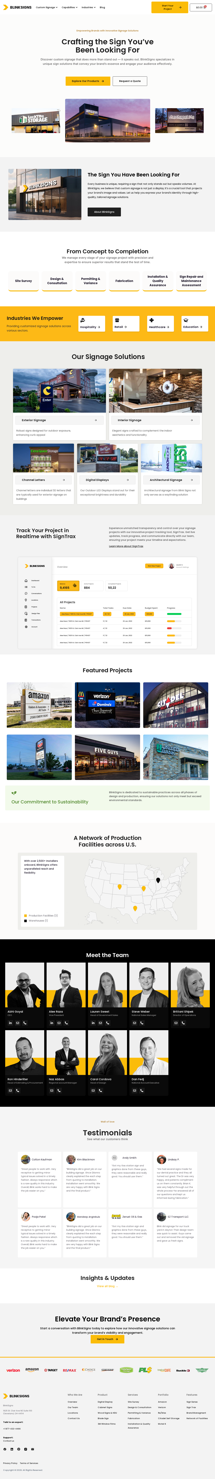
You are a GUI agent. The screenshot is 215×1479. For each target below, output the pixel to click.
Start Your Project (167, 7)
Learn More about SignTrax (126, 546)
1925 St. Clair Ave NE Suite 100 (17, 1410)
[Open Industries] (95, 7)
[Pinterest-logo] (20, 1449)
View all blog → (107, 1286)
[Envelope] (17, 1023)
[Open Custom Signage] (57, 7)
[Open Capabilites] (77, 7)
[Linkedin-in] (10, 1023)
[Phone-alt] (25, 1023)
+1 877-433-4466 (12, 1428)
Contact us (8, 1440)
